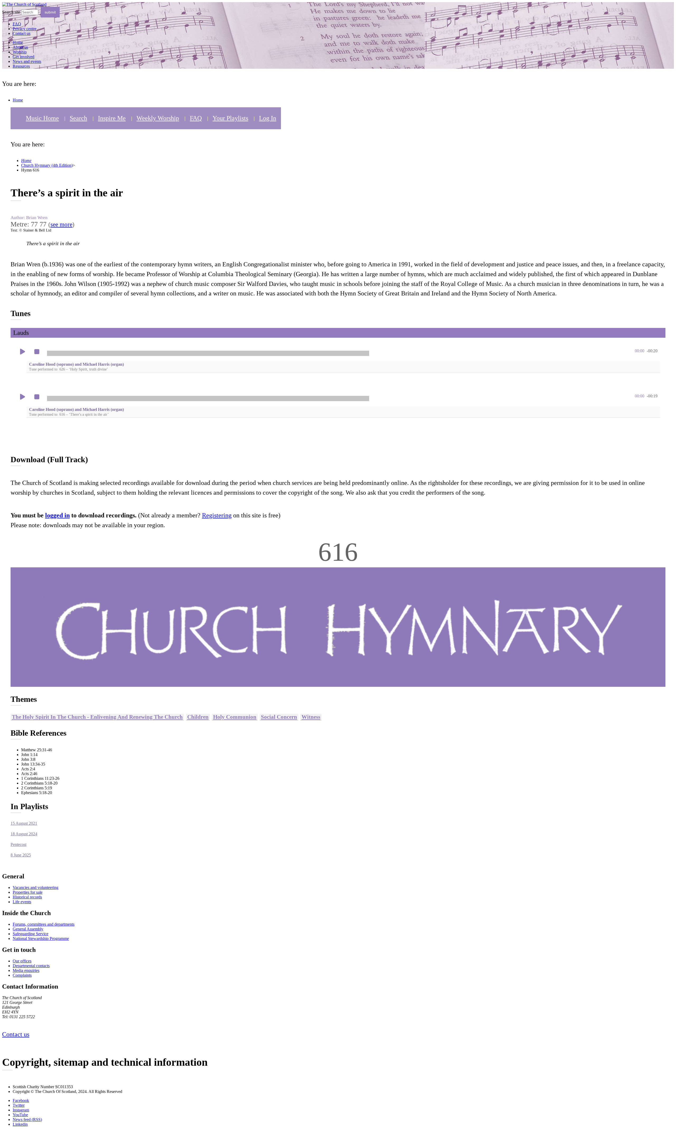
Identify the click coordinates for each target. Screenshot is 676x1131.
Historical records (27, 897)
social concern (279, 717)
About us (20, 47)
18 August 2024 (24, 834)
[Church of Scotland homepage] (24, 4)
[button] (22, 352)
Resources (21, 66)
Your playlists (230, 118)
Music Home (42, 118)
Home (18, 42)
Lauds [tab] (21, 332)
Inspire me (112, 118)
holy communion (234, 717)
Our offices (22, 961)
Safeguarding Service (30, 933)
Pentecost (18, 844)
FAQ (196, 118)
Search (78, 118)
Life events (22, 902)
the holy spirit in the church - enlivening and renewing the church (97, 717)
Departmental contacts (31, 965)
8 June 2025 (21, 855)
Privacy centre (24, 28)
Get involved (23, 56)
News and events (27, 61)
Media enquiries (26, 970)
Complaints (22, 975)
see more (61, 224)
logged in (57, 515)
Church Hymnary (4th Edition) (47, 165)
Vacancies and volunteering (35, 887)
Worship (20, 52)
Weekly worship (158, 118)
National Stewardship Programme (41, 938)
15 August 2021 (24, 823)
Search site (11, 12)
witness (311, 717)
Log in (267, 118)
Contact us (21, 33)
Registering (217, 515)
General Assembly (28, 929)
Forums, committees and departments (43, 924)
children (198, 717)
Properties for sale (28, 892)
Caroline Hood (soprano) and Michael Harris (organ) (76, 366)
